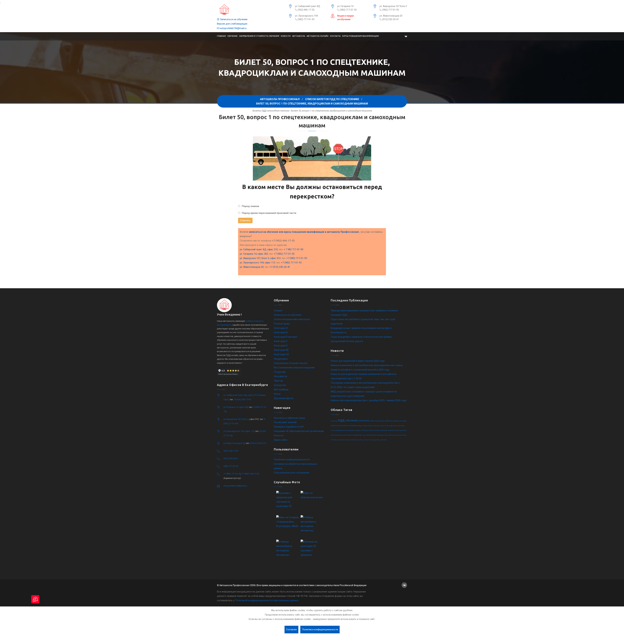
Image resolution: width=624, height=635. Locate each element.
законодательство (343, 440)
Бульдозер (280, 385)
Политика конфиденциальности (292, 459)
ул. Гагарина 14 (345, 6)
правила (342, 435)
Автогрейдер (281, 389)
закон (396, 430)
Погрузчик (280, 371)
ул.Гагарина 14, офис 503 (235, 407)
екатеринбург (353, 440)
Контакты (335, 36)
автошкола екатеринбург (347, 430)
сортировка (364, 430)
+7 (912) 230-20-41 (279, 267)
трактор (369, 425)
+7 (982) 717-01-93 (291, 262)
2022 (385, 425)
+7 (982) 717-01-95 (296, 258)
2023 (369, 440)
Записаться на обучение (233, 19)
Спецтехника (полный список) (290, 363)
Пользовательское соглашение (291, 472)
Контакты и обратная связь (289, 417)
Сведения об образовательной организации (299, 431)
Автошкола (298, 36)
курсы (381, 425)
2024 (365, 440)
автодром (353, 425)
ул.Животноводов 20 (234, 443)
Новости (286, 36)
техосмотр (375, 425)
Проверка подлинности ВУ (289, 426)
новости (370, 430)
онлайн (364, 425)
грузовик (376, 430)
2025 (363, 435)
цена (374, 440)
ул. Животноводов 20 (390, 15)
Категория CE (281, 354)
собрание (373, 421)
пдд (341, 420)
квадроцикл (379, 435)
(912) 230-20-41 (390, 19)
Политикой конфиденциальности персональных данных (267, 600)
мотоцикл (402, 421)
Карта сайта (280, 439)
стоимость (344, 425)
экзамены (390, 430)
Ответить (245, 220)
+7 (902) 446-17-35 (250, 474)
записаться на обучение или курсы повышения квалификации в (304, 231)
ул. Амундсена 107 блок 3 (393, 6)
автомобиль (383, 430)
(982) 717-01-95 (390, 9)
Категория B (280, 332)
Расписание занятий (285, 422)
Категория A (281, 328)
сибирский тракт (370, 435)
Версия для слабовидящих (232, 23)
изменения (363, 421)
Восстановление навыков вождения (294, 367)
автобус (360, 440)
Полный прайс (282, 323)
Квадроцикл (281, 358)
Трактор (278, 380)
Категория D (280, 345)
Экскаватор (280, 376)
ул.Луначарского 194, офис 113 (238, 431)
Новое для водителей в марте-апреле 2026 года (357, 360)
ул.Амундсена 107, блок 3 (235, 419)
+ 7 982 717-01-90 (293, 249)
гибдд (359, 425)
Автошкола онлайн (317, 36)
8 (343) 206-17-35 (242, 399)
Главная (221, 36)
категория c (391, 435)
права (395, 421)
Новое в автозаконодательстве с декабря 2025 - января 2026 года (368, 400)
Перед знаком (250, 206)
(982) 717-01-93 (305, 19)
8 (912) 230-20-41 (258, 443)
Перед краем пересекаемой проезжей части (269, 213)
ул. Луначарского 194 (306, 15)
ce (396, 435)
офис (377, 440)
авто (394, 425)
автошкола (334, 421)
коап (385, 435)
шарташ (337, 430)
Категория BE (281, 350)
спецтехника (400, 425)
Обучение (232, 36)
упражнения (335, 425)
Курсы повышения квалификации (360, 36)
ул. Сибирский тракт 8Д (307, 6)
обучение (351, 420)
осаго (332, 430)
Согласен (291, 629)
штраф (390, 425)
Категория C (281, 341)
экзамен (381, 421)
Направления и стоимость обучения (259, 36)
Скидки (278, 310)
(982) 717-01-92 (348, 9)
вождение (388, 421)
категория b (383, 440)
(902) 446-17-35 (305, 9)
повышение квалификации (353, 435)
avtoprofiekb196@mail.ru (233, 28)
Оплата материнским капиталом (292, 319)
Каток (277, 393)
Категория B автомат (285, 336)
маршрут (357, 430)
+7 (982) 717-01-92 (284, 253)
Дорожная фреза (283, 398)
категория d (334, 440)
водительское (402, 435)
